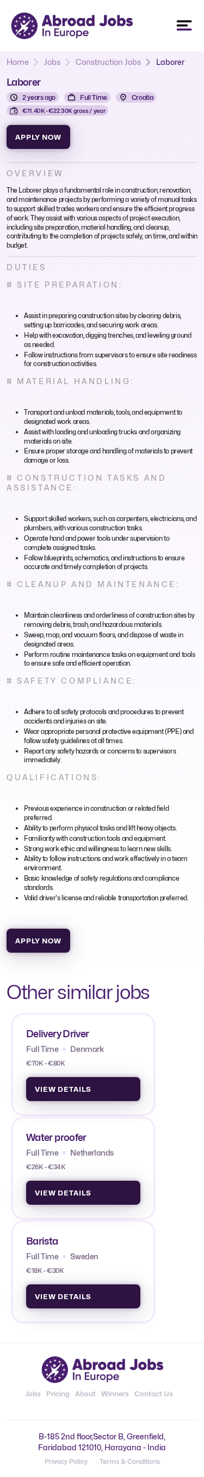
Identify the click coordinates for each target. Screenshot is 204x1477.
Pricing (58, 1393)
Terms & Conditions (130, 1461)
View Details (63, 1089)
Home (18, 62)
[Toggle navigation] (184, 25)
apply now (38, 137)
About (85, 1393)
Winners (115, 1393)
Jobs (52, 62)
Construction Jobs (108, 62)
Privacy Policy (66, 1461)
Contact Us (153, 1393)
